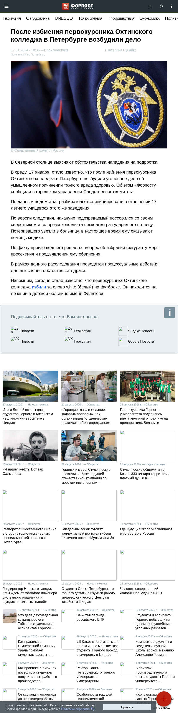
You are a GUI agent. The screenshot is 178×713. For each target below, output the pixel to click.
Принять (127, 707)
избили (39, 287)
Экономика (150, 18)
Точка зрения (90, 18)
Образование (37, 18)
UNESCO (64, 18)
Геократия (12, 18)
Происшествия (120, 18)
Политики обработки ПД (78, 709)
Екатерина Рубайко (121, 50)
